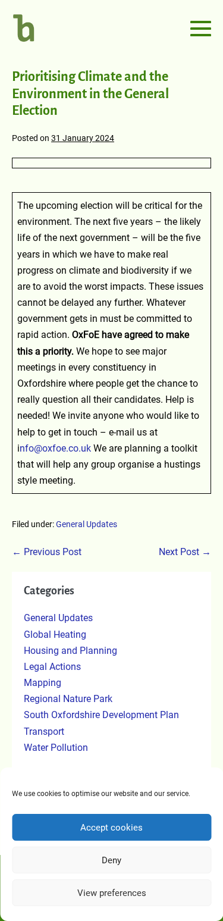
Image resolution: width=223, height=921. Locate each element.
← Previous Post (46, 551)
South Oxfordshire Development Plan (101, 714)
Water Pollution (56, 747)
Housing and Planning (70, 650)
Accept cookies (111, 827)
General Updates (86, 524)
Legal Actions (52, 666)
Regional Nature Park (68, 698)
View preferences (111, 893)
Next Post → (185, 551)
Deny (111, 860)
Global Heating (55, 634)
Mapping (42, 682)
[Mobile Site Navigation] (200, 28)
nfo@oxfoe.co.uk (56, 448)
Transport (44, 731)
